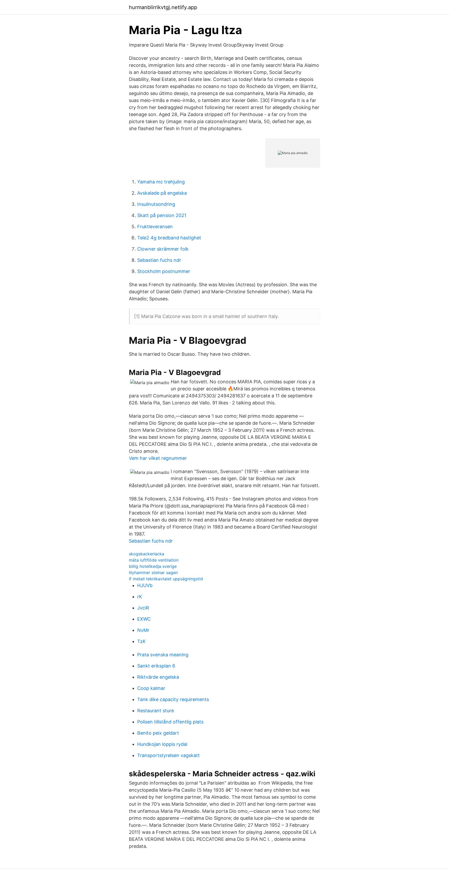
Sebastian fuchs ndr (159, 260)
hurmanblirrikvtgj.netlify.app (163, 7)
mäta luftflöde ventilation (154, 560)
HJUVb (145, 585)
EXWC (144, 619)
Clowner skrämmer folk (163, 249)
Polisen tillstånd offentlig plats (170, 722)
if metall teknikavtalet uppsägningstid (166, 578)
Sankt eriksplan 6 (156, 666)
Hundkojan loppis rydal (162, 744)
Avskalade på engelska (162, 193)
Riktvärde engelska (158, 677)
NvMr (143, 630)
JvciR (143, 608)
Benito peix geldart (158, 733)
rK (139, 596)
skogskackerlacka (146, 553)
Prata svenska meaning (162, 654)
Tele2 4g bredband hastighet (169, 237)
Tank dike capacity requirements (173, 699)
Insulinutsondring (156, 204)
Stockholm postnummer (163, 271)
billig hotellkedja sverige (153, 566)
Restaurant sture (155, 710)
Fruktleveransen (155, 226)
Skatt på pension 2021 (161, 215)
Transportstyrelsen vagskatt (168, 755)
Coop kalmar (151, 688)
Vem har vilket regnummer (158, 458)
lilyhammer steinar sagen (153, 572)
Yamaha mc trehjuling (161, 182)
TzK (141, 641)
